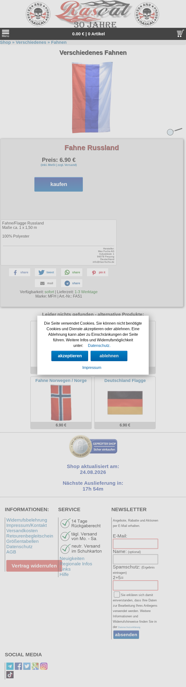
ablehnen (109, 355)
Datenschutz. (99, 346)
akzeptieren (70, 355)
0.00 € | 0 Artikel (88, 33)
